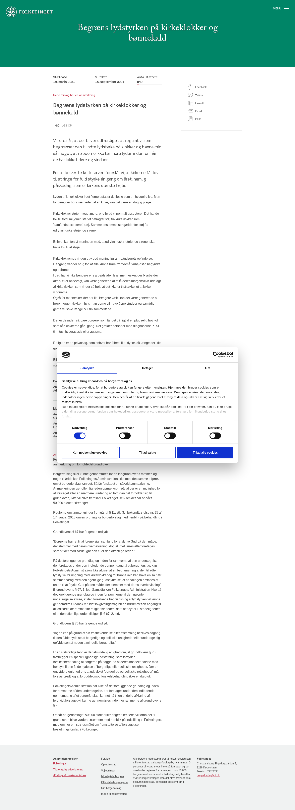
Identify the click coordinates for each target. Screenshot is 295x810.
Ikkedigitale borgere (112, 776)
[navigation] (74, 95)
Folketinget (59, 763)
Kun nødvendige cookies (89, 452)
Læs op (66, 125)
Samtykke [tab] (87, 368)
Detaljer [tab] (147, 368)
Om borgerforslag (111, 788)
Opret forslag (108, 764)
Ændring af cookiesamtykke (69, 775)
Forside (105, 758)
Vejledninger (108, 770)
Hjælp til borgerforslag (114, 793)
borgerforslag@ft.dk (208, 775)
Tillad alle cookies (205, 452)
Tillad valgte (147, 452)
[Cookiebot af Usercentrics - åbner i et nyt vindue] (215, 355)
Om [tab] (207, 368)
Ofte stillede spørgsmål (114, 782)
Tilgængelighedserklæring (68, 769)
